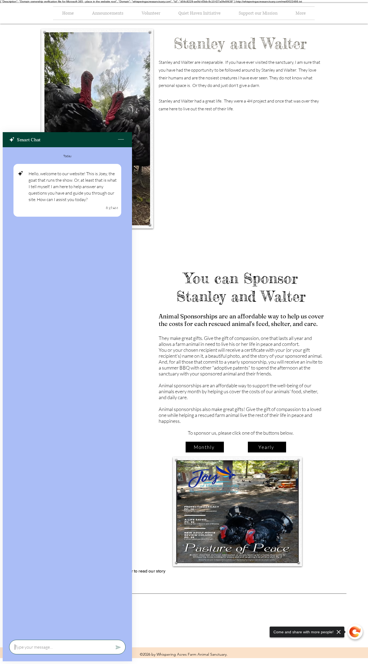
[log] (67, 392)
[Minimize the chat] (121, 139)
